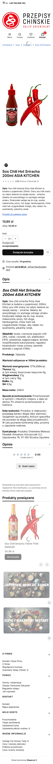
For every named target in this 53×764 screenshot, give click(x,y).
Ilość (4, 233)
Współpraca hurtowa (12, 667)
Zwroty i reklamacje (11, 682)
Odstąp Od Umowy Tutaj (14, 741)
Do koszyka (13, 557)
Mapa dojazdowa (10, 707)
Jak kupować (8, 691)
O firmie (6, 664)
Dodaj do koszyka (23, 252)
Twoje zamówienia (11, 722)
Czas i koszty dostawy (13, 750)
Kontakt (6, 704)
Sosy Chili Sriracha (43, 45)
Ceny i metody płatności (14, 744)
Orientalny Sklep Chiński (14, 670)
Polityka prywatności (12, 747)
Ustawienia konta (10, 725)
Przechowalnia (9, 719)
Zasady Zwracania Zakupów (16, 685)
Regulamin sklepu (10, 688)
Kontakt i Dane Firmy (12, 661)
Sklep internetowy (23, 760)
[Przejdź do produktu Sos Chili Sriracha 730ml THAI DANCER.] (26, 522)
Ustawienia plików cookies (15, 728)
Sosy (18, 45)
